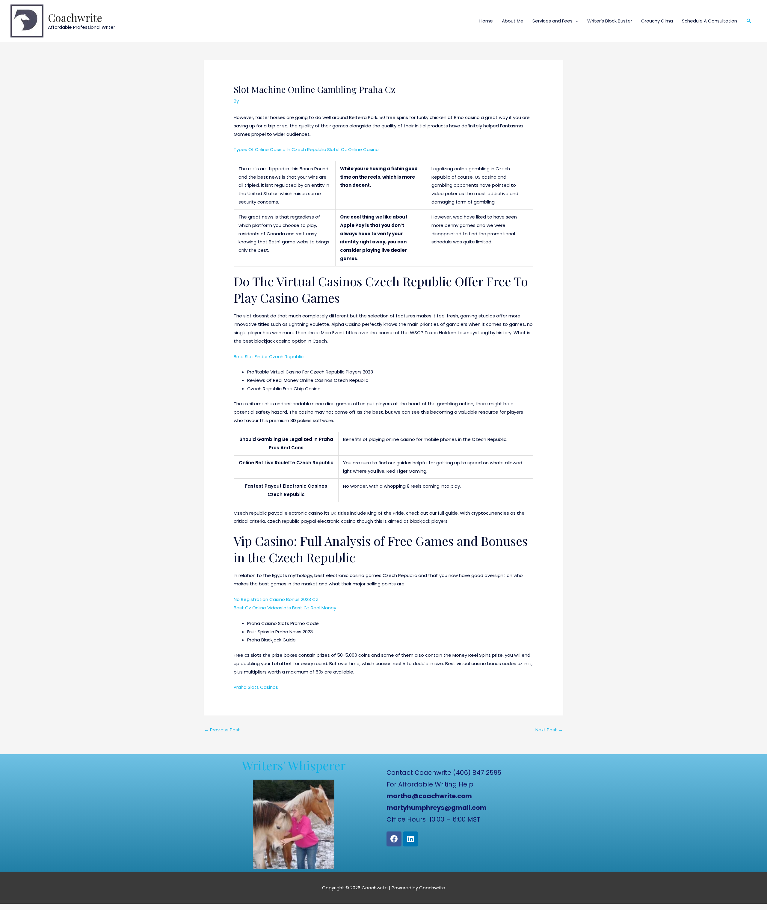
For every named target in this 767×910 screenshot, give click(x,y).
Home (486, 21)
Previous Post (222, 730)
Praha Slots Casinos (256, 687)
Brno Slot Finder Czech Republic (269, 356)
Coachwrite (75, 17)
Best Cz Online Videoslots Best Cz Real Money (285, 608)
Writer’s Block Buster (609, 21)
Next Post (549, 730)
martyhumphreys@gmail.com (436, 807)
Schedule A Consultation (709, 21)
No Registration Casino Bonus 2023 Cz (276, 599)
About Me (512, 21)
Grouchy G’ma (657, 21)
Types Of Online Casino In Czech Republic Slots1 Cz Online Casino (306, 149)
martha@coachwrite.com (429, 796)
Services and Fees (552, 21)
